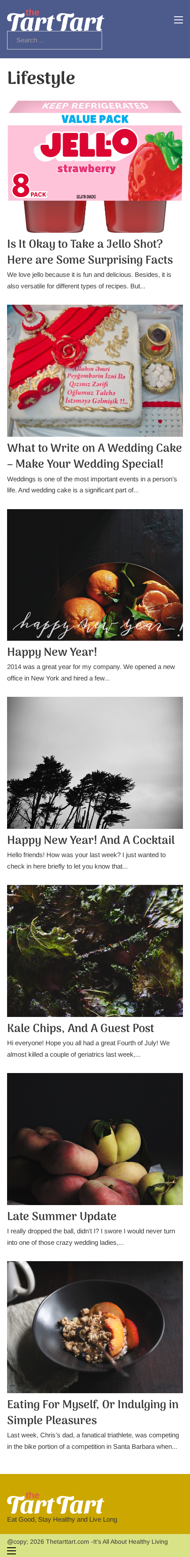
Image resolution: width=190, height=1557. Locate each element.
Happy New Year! (52, 652)
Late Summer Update (62, 1217)
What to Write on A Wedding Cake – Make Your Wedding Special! (94, 456)
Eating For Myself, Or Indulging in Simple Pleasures (93, 1413)
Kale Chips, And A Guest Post (80, 1029)
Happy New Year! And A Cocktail (91, 840)
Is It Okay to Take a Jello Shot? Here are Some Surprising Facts (90, 252)
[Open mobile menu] (178, 19)
